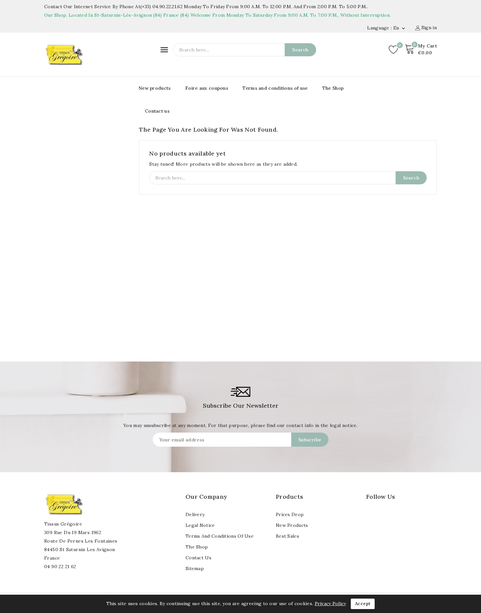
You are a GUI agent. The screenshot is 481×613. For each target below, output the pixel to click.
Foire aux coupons (206, 88)
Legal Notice (200, 525)
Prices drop (290, 514)
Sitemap (195, 568)
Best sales (287, 536)
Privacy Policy (330, 603)
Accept (362, 603)
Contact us (157, 111)
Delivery (195, 514)
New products (154, 88)
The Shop (333, 88)
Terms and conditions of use (275, 88)
